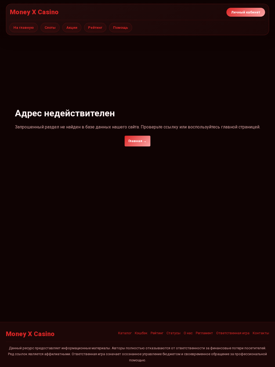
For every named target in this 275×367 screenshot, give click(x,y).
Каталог (125, 333)
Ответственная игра (232, 333)
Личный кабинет (245, 12)
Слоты (50, 28)
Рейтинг (95, 28)
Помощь (120, 28)
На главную (23, 28)
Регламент (204, 333)
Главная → (137, 141)
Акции (71, 28)
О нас (188, 333)
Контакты (261, 333)
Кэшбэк (141, 333)
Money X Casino (34, 12)
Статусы (173, 333)
